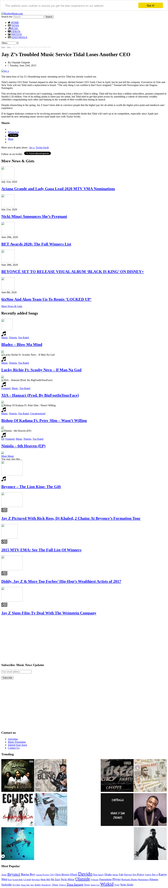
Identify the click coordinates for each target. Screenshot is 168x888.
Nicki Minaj (68, 879)
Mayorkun (36, 879)
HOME (15, 22)
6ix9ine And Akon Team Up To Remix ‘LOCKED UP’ (46, 299)
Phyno (116, 879)
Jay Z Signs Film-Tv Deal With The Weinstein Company (48, 613)
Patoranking (105, 879)
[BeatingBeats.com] (12, 13)
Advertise (13, 739)
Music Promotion (17, 742)
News (9, 47)
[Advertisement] (26, 639)
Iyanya (148, 874)
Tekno (55, 884)
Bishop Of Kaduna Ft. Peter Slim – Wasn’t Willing (44, 420)
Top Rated (23, 337)
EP (2, 439)
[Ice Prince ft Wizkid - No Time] (150, 810)
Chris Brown (62, 874)
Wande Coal (95, 885)
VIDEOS (15, 31)
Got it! (150, 5)
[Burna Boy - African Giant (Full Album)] (150, 776)
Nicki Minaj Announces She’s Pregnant (34, 216)
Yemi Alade (126, 884)
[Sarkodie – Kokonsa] (150, 844)
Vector (87, 885)
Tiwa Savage (74, 884)
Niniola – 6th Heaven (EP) (23, 446)
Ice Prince (138, 874)
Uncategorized (37, 413)
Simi (32, 885)
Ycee (116, 884)
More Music (7, 456)
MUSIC (14, 28)
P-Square (95, 879)
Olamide (82, 879)
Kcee (10, 879)
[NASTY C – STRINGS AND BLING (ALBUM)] (50, 776)
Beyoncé (13, 874)
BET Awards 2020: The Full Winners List (36, 244)
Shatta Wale (25, 885)
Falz (121, 874)
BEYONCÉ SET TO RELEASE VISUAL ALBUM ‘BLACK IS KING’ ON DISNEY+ (72, 271)
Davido (85, 873)
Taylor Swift (42, 147)
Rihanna (153, 879)
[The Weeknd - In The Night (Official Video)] (17, 844)
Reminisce (143, 879)
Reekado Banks (129, 879)
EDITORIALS (19, 37)
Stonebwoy (46, 885)
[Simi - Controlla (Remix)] (117, 810)
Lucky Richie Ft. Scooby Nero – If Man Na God (41, 370)
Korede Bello (17, 879)
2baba (4, 875)
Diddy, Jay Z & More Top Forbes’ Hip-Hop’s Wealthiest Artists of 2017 (61, 581)
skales (37, 884)
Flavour (128, 874)
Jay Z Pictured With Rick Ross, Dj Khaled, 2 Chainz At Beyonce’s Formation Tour (71, 518)
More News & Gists (11, 306)
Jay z (31, 147)
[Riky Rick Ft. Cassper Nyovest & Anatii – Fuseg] (117, 776)
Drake (108, 874)
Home (3, 47)
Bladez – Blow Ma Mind (21, 344)
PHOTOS (16, 34)
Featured (5, 388)
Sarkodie (6, 884)
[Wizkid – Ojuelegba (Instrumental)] (50, 810)
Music (4, 337)
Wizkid (107, 884)
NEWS (15, 25)
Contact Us (14, 747)
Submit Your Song (17, 745)
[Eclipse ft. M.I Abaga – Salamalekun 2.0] (17, 810)
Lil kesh (27, 879)
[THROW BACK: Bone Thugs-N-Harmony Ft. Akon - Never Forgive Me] (17, 776)
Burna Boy (28, 874)
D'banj (73, 874)
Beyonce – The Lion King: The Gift (31, 487)
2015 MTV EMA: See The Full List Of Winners (41, 550)
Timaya (62, 885)
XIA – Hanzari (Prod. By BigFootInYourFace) (40, 395)
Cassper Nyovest (42, 875)
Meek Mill (45, 879)
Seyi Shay (16, 885)
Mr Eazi (55, 879)
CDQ (52, 875)
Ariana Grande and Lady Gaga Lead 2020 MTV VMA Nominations (58, 189)
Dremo (115, 875)
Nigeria (13, 337)
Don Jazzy (98, 874)
